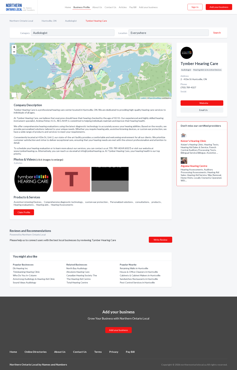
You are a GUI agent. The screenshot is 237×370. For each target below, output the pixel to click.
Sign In (195, 7)
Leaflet (143, 98)
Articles (123, 7)
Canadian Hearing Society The (81, 275)
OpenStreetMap (155, 98)
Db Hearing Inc (20, 268)
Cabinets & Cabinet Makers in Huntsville (140, 275)
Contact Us (110, 7)
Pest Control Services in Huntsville (137, 282)
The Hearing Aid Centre (78, 279)
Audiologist (71, 20)
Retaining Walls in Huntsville (134, 268)
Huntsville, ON (49, 20)
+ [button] (14, 47)
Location (122, 33)
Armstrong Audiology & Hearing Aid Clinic (34, 279)
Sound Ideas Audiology (24, 282)
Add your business (148, 7)
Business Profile (82, 7)
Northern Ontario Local (21, 20)
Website (203, 103)
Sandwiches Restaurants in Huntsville (139, 279)
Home (68, 7)
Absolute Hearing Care (77, 271)
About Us (97, 7)
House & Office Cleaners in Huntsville (139, 271)
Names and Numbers (54, 364)
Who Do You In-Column (25, 275)
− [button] (14, 52)
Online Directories (36, 351)
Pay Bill (132, 7)
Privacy (113, 351)
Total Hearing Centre (77, 282)
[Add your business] (118, 326)
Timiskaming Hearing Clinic (26, 271)
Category (25, 33)
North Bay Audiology (76, 268)
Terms (98, 351)
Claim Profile (24, 212)
